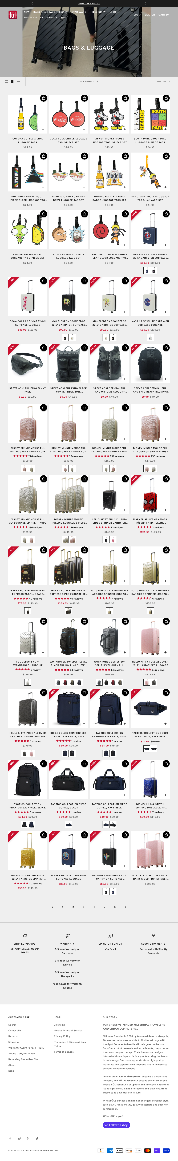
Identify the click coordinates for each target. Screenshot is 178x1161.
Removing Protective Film (23, 1059)
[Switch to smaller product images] (12, 81)
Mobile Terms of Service (68, 1030)
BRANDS (52, 17)
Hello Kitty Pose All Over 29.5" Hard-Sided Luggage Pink (150, 663)
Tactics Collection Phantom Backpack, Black (28, 806)
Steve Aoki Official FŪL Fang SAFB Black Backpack (150, 390)
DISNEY (63, 12)
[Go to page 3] (125, 907)
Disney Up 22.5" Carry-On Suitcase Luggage (68, 877)
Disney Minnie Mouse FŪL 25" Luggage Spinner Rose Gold (28, 450)
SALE (64, 17)
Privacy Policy (62, 1036)
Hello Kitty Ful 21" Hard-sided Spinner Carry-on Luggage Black (109, 521)
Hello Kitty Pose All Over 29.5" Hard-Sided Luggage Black (28, 735)
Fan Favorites (33, 17)
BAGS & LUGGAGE (44, 12)
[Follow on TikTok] (37, 1138)
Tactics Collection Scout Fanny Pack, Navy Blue (150, 735)
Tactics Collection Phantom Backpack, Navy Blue (109, 735)
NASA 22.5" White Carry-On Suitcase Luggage (150, 323)
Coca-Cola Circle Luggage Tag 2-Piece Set (68, 140)
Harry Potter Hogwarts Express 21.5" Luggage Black (27, 592)
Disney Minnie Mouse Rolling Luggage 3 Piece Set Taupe (69, 521)
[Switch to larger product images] (6, 81)
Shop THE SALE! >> (89, 3)
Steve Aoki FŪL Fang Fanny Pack (27, 390)
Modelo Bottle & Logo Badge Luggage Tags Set (109, 198)
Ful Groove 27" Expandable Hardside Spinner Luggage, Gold (150, 592)
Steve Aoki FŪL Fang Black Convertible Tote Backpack (68, 390)
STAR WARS (79, 12)
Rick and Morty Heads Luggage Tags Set (68, 256)
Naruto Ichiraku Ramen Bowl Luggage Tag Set (68, 198)
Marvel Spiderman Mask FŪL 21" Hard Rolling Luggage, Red (150, 521)
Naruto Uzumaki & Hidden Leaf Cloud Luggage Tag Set (109, 256)
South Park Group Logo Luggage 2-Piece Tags (150, 140)
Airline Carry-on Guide (21, 1053)
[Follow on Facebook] (10, 1138)
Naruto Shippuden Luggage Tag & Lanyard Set (150, 198)
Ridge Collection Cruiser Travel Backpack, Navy (68, 735)
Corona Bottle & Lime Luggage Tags (28, 140)
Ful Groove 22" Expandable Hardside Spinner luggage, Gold (109, 592)
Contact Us (14, 1030)
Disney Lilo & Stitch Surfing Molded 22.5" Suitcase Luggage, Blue (150, 806)
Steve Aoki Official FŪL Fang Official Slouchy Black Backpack (109, 390)
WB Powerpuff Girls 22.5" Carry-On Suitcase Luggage (109, 877)
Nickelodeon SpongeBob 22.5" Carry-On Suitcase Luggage (69, 323)
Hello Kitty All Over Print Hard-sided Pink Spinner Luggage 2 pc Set (150, 877)
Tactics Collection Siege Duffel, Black (68, 806)
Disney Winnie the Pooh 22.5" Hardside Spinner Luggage (27, 877)
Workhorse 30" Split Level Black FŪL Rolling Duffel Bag (68, 663)
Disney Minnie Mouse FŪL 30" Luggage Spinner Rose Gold (150, 450)
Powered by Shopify (47, 1150)
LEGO (113, 12)
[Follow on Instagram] (19, 1138)
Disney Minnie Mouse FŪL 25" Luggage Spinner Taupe (109, 450)
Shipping (13, 1042)
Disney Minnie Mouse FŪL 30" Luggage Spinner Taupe (27, 521)
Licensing (59, 1024)
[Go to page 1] (52, 907)
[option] (146, 270)
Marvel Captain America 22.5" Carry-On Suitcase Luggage (150, 256)
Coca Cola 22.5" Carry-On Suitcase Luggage (28, 323)
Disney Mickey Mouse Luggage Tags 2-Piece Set (109, 140)
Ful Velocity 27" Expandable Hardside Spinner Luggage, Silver (28, 663)
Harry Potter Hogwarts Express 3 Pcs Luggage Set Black (68, 592)
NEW (27, 12)
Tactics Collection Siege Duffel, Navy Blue (109, 806)
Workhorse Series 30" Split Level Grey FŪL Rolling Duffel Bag (109, 663)
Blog (11, 1071)
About (11, 1065)
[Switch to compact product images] (18, 81)
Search (12, 1024)
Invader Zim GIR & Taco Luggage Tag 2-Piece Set (28, 256)
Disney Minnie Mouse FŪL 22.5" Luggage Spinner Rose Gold (68, 450)
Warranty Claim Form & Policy (26, 1047)
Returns (13, 1036)
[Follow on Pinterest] (28, 1138)
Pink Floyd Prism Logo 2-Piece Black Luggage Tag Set (27, 198)
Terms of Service (64, 1051)
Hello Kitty (98, 12)
